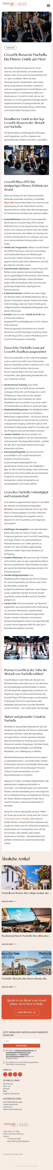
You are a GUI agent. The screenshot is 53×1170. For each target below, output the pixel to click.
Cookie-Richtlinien (10, 1104)
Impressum (8, 1107)
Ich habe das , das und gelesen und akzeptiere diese (21, 1054)
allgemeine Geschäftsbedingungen (17, 1055)
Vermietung (8, 1084)
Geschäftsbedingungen (13, 1102)
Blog (5, 1091)
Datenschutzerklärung (25, 1050)
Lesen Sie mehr (7, 901)
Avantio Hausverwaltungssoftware (26, 1166)
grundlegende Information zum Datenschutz (18, 1053)
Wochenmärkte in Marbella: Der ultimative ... (26, 935)
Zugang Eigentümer (11, 1093)
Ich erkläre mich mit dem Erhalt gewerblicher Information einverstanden (22, 1063)
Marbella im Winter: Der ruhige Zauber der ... (26, 893)
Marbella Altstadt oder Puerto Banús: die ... (25, 978)
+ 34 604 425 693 (14, 1139)
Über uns (7, 1086)
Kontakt (6, 1088)
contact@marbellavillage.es (18, 1141)
